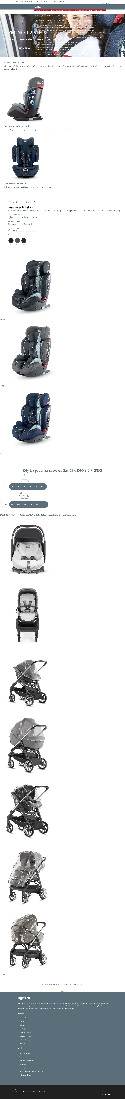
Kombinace (70, 45)
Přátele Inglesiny (24, 1053)
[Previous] (0, 453)
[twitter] (104, 1094)
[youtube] (108, 1094)
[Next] (1, 453)
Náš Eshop (22, 1064)
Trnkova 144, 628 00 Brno (24, 1)
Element (86, 90)
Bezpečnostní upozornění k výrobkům (31, 1071)
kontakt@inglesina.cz (58, 1)
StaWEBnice (45, 1091)
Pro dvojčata (23, 1029)
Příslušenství (73, 90)
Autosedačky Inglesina (26, 1040)
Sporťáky (37, 90)
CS (108, 3)
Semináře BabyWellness (26, 1060)
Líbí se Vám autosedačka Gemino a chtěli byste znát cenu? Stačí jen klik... (62, 984)
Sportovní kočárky (25, 1032)
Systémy (21, 1021)
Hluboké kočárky (24, 1018)
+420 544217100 (42, 1)
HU (103, 3)
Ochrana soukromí (25, 1075)
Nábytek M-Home (25, 1036)
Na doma (61, 90)
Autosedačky (49, 90)
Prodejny (22, 1068)
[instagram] (102, 1094)
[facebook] (99, 1094)
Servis (21, 1057)
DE (106, 3)
